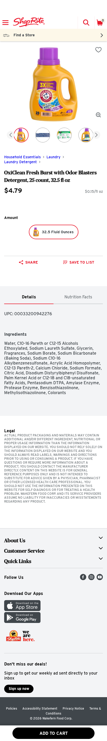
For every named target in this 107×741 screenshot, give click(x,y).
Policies (11, 708)
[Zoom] (98, 115)
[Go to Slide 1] (21, 135)
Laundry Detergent (20, 162)
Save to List (81, 262)
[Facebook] (83, 578)
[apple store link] (22, 609)
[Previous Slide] (10, 135)
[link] (79, 262)
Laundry (53, 157)
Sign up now (19, 689)
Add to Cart (53, 733)
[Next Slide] (96, 135)
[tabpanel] (53, 349)
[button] (86, 22)
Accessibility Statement (39, 708)
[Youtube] (100, 578)
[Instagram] (91, 578)
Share (31, 262)
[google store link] (22, 621)
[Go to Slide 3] (64, 135)
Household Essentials (22, 157)
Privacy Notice (73, 708)
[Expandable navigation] (5, 22)
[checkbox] (98, 50)
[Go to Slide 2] (42, 135)
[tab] (29, 297)
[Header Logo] (28, 22)
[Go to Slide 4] (85, 135)
